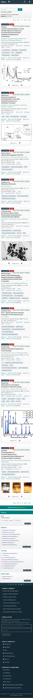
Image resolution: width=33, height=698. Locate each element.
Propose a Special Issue (9, 597)
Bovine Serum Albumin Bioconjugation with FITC (12, 154)
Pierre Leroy (15, 352)
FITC (25, 167)
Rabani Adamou (5, 462)
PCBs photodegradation (13, 471)
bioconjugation (5, 167)
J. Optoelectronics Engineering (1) (10, 553)
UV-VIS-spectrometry (7, 331)
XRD (7, 116)
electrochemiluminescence (18, 329)
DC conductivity (15, 116)
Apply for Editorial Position (10, 594)
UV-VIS (18, 401)
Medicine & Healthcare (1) (8, 542)
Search (24, 2)
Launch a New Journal (9, 600)
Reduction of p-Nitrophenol (8, 196)
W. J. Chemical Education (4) (8, 557)
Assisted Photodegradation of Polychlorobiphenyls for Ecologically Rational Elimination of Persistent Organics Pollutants (12, 454)
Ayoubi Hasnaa (14, 38)
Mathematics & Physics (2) (8, 532)
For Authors (6, 670)
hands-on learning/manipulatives (10, 334)
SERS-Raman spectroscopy (8, 198)
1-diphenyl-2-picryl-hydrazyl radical (13, 362)
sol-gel (18, 398)
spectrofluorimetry (23, 367)
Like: (9, 47)
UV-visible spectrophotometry (9, 367)
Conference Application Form (11, 603)
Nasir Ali (17, 389)
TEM (24, 233)
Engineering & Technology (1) (9, 530)
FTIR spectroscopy (6, 293)
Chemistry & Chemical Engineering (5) (11, 534)
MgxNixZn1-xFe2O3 (14, 298)
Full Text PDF (13, 58)
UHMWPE (4, 298)
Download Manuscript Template (13, 685)
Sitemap (6, 662)
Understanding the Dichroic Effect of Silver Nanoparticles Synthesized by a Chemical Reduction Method (11, 214)
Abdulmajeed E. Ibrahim (18, 105)
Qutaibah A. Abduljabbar (7, 106)
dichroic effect (16, 230)
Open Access (6, 682)
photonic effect (24, 471)
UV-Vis (19, 233)
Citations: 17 (27, 396)
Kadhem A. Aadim (7, 105)
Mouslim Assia (6, 38)
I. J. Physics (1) (5, 555)
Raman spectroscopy (18, 293)
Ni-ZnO (4, 398)
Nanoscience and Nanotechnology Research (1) (13, 561)
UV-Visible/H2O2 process (8, 474)
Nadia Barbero (6, 157)
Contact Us (7, 644)
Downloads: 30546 (10, 360)
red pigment (15, 50)
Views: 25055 (19, 45)
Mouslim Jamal (5, 40)
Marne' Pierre (6, 219)
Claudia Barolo (14, 157)
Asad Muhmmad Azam (8, 283)
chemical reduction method (8, 233)
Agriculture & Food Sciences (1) (9, 544)
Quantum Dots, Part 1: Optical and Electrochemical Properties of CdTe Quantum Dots (12, 313)
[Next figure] (21, 85)
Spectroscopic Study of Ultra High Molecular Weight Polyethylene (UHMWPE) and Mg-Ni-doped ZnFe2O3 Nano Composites (11, 277)
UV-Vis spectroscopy (7, 169)
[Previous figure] (9, 85)
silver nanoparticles (6, 230)
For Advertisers (7, 676)
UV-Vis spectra (5, 52)
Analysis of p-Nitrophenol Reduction (8, 183)
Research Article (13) (7, 576)
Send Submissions (9, 656)
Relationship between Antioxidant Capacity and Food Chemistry (12, 349)
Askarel (4, 471)
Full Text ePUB (11, 59)
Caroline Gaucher (7, 352)
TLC (12, 52)
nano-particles (11, 398)
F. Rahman (12, 389)
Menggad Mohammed (16, 40)
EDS (8, 401)
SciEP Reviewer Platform (10, 606)
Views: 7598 (19, 226)
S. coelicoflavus (6, 50)
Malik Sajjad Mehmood (21, 283)
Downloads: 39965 (10, 164)
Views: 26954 (19, 322)
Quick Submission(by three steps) (12, 612)
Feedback (7, 647)
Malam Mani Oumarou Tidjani (10, 460)
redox (11, 365)
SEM (3, 401)
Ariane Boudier (24, 352)
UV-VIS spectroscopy (23, 196)
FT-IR (12, 401)
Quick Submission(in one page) (11, 609)
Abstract (4, 58)
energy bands (25, 298)
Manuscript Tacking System (11, 591)
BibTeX (22, 26)
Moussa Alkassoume (23, 460)
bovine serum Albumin (16, 167)
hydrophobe (18, 52)
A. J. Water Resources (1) (8, 568)
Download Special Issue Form (12, 688)
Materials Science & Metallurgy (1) (10, 536)
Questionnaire (9, 653)
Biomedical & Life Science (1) (9, 538)
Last (29, 20)
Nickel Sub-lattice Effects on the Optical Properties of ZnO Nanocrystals (11, 385)
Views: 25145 (19, 112)
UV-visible (23, 116)
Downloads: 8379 (9, 469)
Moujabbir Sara (22, 38)
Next (25, 20)
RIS (18, 26)
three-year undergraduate (8, 326)
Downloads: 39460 (10, 396)
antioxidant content (6, 370)
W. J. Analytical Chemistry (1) (8, 566)
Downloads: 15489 (10, 290)
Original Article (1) (6, 578)
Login (29, 2)
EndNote (27, 26)
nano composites (19, 295)
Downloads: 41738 (9, 193)
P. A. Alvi (24, 389)
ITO (3, 116)
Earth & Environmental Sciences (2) (10, 540)
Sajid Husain (6, 389)
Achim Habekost (7, 186)
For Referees (6, 673)
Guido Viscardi (23, 157)
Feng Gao (19, 219)
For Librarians (7, 679)
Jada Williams (13, 219)
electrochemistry (6, 329)
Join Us (7, 659)
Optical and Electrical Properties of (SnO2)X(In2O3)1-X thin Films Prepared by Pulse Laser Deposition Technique (10, 99)
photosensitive (15, 55)
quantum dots (19, 326)
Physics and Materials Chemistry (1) (10, 559)
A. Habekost (6, 316)
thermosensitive (6, 55)
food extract (5, 365)
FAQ (5, 650)
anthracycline (23, 50)
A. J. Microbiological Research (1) (10, 563)
